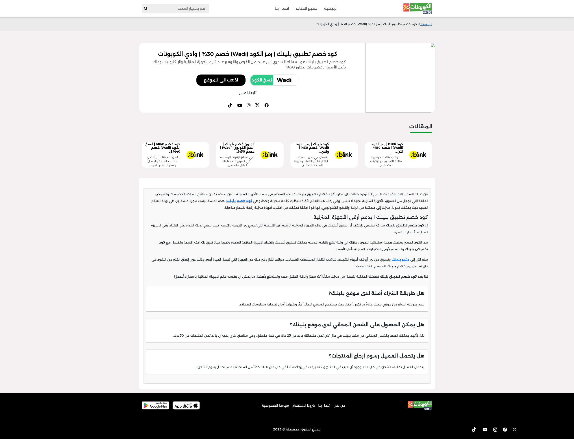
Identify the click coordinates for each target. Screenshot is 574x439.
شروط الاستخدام (303, 406)
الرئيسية (330, 8)
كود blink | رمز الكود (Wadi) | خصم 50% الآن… (387, 148)
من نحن (339, 406)
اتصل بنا (282, 8)
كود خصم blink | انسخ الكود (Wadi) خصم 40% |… (162, 148)
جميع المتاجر (306, 8)
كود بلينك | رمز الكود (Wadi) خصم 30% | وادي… (312, 148)
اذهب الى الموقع (221, 80)
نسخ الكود (262, 80)
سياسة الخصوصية (275, 406)
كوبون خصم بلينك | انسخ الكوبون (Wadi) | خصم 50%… (237, 148)
